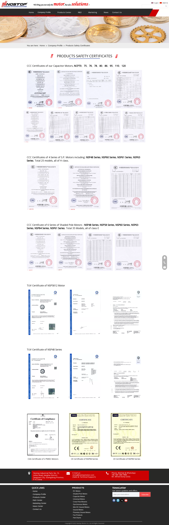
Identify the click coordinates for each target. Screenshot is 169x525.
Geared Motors (78, 510)
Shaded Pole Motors (80, 494)
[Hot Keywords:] (166, 6)
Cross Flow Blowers (80, 502)
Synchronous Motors (80, 504)
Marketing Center (39, 503)
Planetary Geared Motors (81, 512)
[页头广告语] (61, 3)
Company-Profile (39, 494)
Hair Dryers (77, 518)
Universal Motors (79, 499)
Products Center (39, 497)
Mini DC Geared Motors (81, 507)
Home (35, 491)
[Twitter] (122, 500)
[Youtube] (126, 500)
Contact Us (37, 509)
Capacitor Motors (79, 496)
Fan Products (77, 515)
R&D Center (37, 500)
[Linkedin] (118, 500)
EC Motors (76, 491)
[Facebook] (114, 500)
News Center (38, 506)
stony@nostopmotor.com (83, 475)
